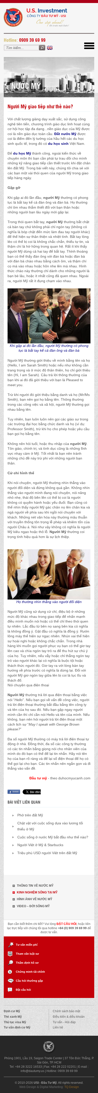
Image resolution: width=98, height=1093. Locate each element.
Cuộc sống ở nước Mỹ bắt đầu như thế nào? (52, 837)
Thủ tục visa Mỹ (15, 1022)
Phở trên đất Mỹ (30, 815)
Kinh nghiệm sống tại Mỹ (37, 892)
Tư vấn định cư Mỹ (17, 1027)
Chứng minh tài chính (30, 971)
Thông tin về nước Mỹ (35, 885)
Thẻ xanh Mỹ (13, 1016)
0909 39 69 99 (32, 40)
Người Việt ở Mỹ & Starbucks (40, 845)
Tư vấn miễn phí (26, 944)
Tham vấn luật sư (27, 953)
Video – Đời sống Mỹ (33, 906)
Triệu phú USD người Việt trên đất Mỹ (47, 853)
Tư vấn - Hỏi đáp (64, 1022)
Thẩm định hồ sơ (27, 962)
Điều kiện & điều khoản (69, 1016)
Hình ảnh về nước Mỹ (34, 899)
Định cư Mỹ (12, 1011)
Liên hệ (58, 1027)
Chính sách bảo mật (66, 1011)
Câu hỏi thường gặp (29, 980)
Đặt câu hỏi (23, 989)
